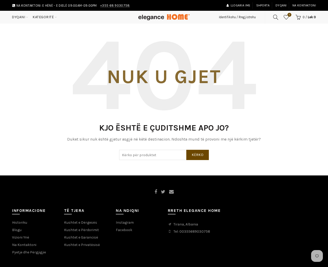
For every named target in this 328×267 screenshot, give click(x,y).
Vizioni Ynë (20, 237)
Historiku (19, 222)
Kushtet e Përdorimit (81, 230)
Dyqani (281, 5)
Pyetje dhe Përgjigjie (29, 252)
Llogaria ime (240, 5)
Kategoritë (43, 17)
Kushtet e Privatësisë (82, 245)
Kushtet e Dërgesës (80, 222)
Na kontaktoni (304, 5)
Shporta (263, 5)
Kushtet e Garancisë (81, 237)
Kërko (198, 155)
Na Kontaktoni (24, 245)
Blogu (17, 230)
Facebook (124, 230)
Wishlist (289, 14)
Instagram (125, 222)
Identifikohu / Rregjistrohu (237, 17)
